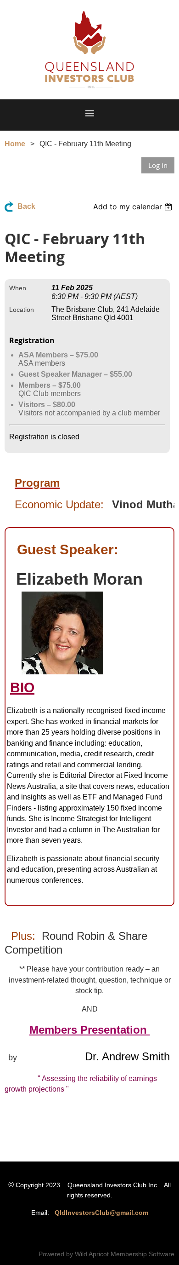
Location (21, 309)
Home (15, 144)
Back (26, 206)
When (17, 288)
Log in (158, 165)
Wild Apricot (92, 1254)
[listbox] (133, 206)
